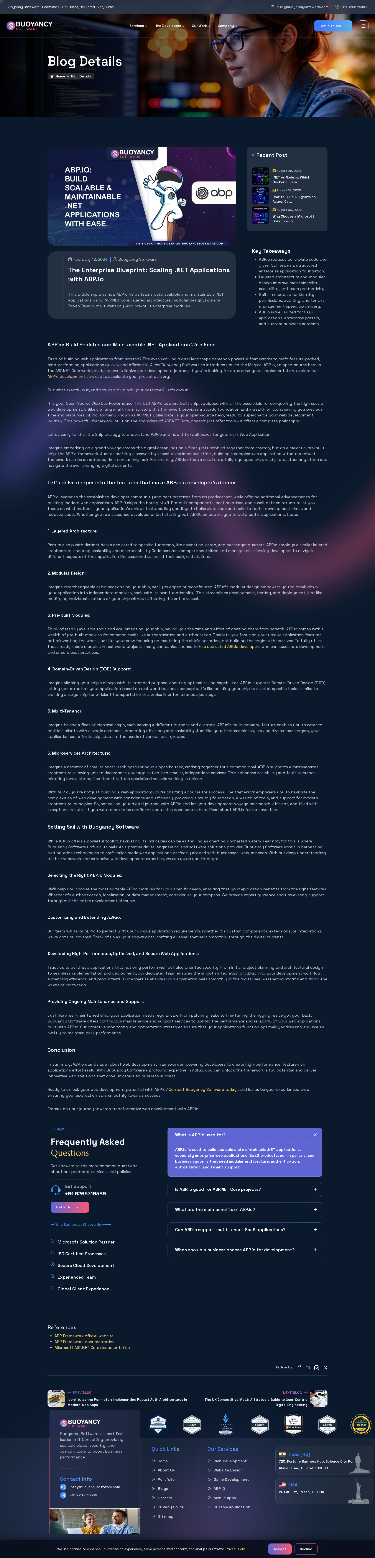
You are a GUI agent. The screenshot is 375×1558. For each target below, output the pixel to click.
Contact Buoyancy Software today (203, 1089)
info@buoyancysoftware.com (302, 7)
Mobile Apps (225, 1497)
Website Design (228, 1470)
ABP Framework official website (83, 1335)
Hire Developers (168, 26)
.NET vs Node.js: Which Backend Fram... (291, 179)
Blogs (163, 1488)
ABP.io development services (75, 376)
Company (226, 26)
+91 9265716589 (354, 7)
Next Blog (292, 1392)
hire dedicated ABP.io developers (229, 646)
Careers (165, 1497)
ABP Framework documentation (84, 1341)
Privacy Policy (237, 1549)
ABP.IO (219, 1488)
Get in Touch (330, 26)
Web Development (230, 1460)
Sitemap (165, 1516)
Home (60, 76)
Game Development (231, 1479)
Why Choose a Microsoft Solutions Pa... (293, 218)
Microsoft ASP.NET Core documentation (92, 1347)
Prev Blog (82, 1392)
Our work (199, 26)
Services (136, 26)
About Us (166, 1470)
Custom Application (232, 1506)
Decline (306, 1549)
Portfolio (166, 1479)
